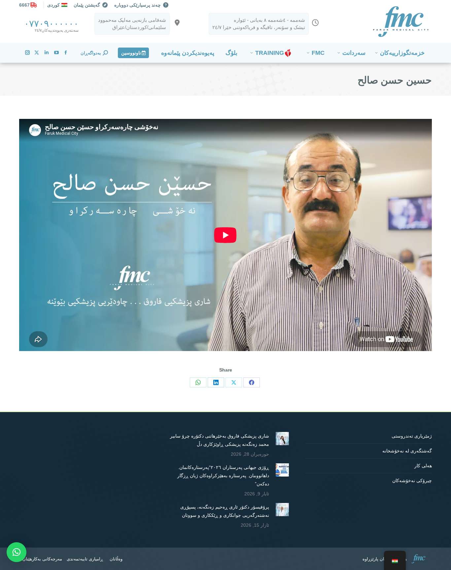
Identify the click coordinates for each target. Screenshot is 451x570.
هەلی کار (423, 465)
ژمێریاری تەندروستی (412, 436)
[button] (16, 552)
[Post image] (282, 438)
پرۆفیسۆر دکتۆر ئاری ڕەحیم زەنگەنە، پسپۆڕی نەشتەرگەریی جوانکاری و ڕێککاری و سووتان (224, 511)
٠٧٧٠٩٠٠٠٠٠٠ (51, 23)
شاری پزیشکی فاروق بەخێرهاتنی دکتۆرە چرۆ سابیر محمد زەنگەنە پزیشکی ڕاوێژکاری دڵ (219, 440)
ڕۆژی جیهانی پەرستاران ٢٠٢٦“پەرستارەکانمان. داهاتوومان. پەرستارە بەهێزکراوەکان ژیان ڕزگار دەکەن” (223, 475)
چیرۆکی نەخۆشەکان (412, 480)
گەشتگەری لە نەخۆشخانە (407, 450)
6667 (24, 5)
